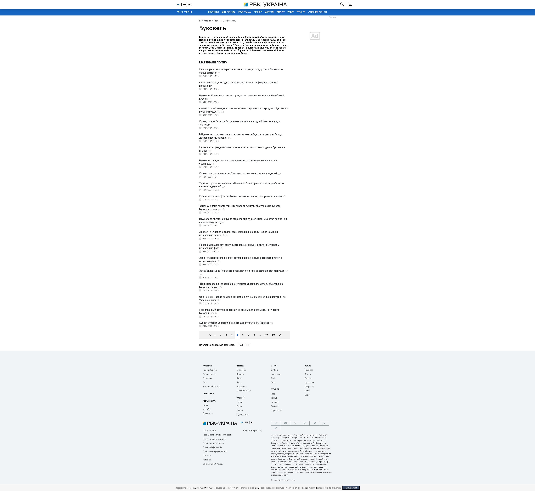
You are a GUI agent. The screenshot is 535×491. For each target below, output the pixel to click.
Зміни (239, 406)
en (184, 4)
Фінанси (240, 374)
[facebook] (276, 423)
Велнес (308, 378)
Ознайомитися (335, 488)
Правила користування (213, 443)
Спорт (280, 12)
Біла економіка (244, 391)
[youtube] (285, 423)
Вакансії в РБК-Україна (213, 464)
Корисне (275, 402)
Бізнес (258, 12)
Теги (217, 21)
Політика (244, 12)
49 (266, 334)
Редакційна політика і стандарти (217, 435)
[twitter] (295, 423)
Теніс (273, 378)
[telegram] (314, 423)
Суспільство (242, 414)
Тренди (274, 398)
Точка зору (208, 413)
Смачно (274, 406)
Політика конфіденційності (215, 451)
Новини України (210, 370)
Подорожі (309, 386)
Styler (301, 12)
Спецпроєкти (317, 12)
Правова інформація (212, 447)
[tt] (276, 428)
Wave (290, 12)
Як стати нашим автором (214, 439)
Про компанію (209, 431)
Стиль (308, 374)
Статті (205, 405)
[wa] (324, 423)
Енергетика (242, 386)
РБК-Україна (205, 21)
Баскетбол (276, 374)
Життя (269, 12)
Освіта (240, 410)
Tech (239, 382)
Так (241, 345)
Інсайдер (309, 370)
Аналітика (228, 12)
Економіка (207, 378)
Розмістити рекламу (252, 431)
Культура (309, 382)
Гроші (239, 402)
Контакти (207, 455)
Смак (307, 391)
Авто (239, 378)
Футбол (274, 370)
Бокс (273, 382)
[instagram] (305, 423)
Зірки (307, 395)
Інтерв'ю (206, 409)
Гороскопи (276, 410)
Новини (213, 12)
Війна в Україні (209, 374)
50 (273, 334)
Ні (248, 345)
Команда (207, 460)
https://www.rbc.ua (318, 440)
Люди (273, 394)
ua (178, 4)
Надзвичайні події (211, 386)
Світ (204, 382)
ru (189, 4)
